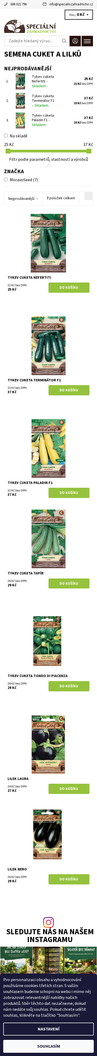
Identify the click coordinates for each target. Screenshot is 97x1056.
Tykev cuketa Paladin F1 (43, 120)
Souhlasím (48, 1046)
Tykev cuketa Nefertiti (43, 81)
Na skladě (18, 136)
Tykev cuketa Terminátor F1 (43, 100)
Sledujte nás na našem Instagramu (50, 936)
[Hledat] (64, 41)
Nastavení (49, 1029)
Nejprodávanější (21, 198)
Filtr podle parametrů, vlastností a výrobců (48, 159)
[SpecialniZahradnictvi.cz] (48, 26)
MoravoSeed (24, 180)
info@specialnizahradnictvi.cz (71, 4)
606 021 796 (19, 4)
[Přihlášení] (75, 41)
